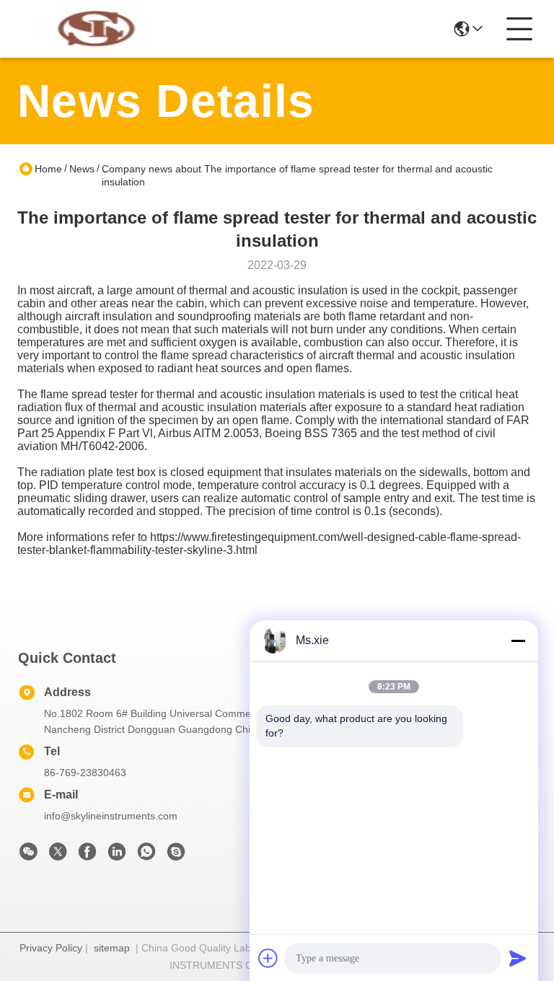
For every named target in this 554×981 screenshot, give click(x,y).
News (81, 169)
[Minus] (518, 640)
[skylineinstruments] (176, 855)
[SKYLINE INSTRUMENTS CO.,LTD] (96, 28)
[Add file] (268, 958)
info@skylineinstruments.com (110, 816)
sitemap (112, 948)
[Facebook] (87, 855)
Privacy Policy (50, 948)
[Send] (517, 958)
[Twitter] (58, 855)
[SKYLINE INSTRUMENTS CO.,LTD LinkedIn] (117, 855)
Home (48, 169)
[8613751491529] (146, 855)
